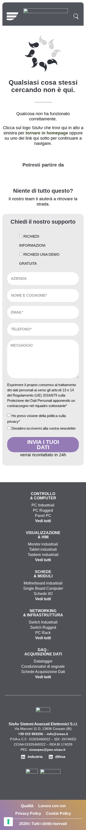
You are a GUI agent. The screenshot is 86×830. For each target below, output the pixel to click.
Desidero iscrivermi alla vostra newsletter (43, 428)
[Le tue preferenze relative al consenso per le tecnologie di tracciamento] (8, 821)
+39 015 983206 (30, 734)
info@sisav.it (57, 734)
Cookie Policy (58, 813)
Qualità (27, 806)
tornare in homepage (47, 133)
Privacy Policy (28, 813)
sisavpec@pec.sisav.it (47, 749)
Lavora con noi (51, 806)
